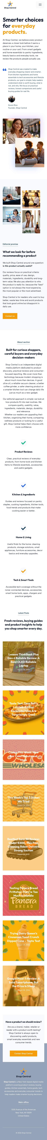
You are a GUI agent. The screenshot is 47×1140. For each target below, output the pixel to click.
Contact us (10, 316)
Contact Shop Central (23, 1053)
